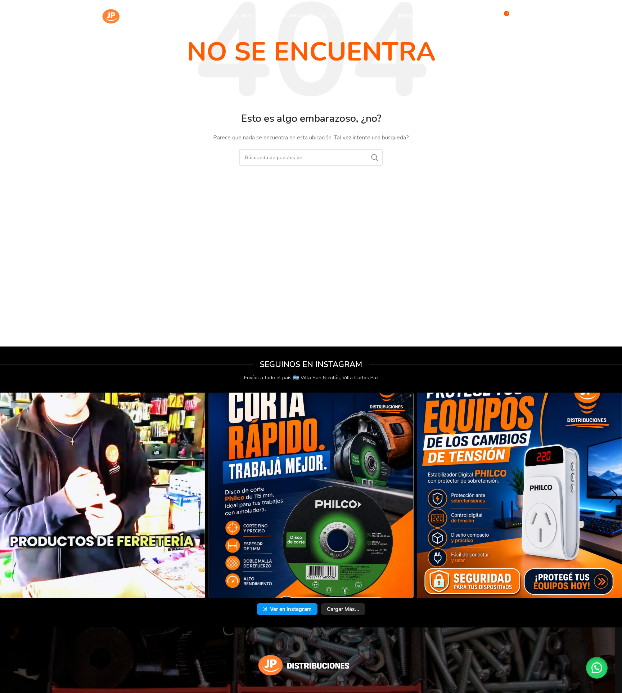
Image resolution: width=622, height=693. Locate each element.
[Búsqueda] (488, 16)
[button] (299, 592)
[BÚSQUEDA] (374, 157)
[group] (102, 495)
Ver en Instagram (291, 609)
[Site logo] (134, 15)
